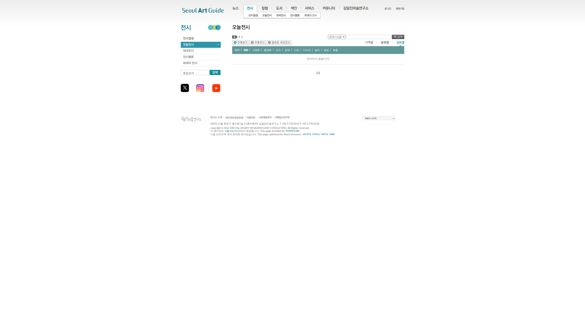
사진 (296, 50)
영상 (326, 50)
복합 (335, 50)
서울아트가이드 (232, 131)
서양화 (256, 50)
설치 (317, 50)
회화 (246, 50)
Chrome (315, 134)
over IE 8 (307, 134)
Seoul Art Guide (292, 130)
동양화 (267, 50)
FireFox (324, 134)
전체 (236, 50)
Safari (331, 134)
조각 (278, 50)
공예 (287, 50)
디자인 (307, 50)
